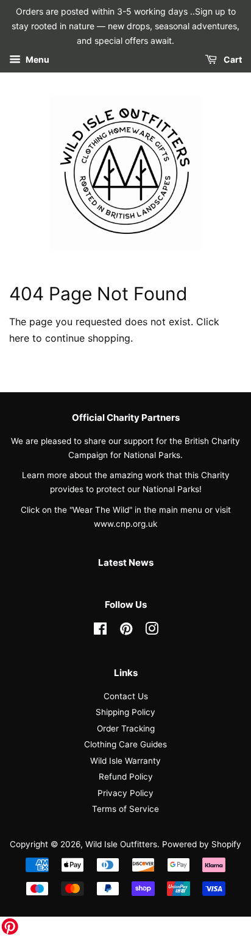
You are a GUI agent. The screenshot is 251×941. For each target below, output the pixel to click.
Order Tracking (126, 728)
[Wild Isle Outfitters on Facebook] (100, 631)
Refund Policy (126, 776)
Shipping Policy (125, 712)
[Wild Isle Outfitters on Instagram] (151, 631)
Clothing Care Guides (125, 744)
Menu (36, 60)
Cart (232, 60)
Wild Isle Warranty (125, 761)
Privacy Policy (125, 793)
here (19, 338)
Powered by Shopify (201, 844)
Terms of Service (125, 809)
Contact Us (126, 696)
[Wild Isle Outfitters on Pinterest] (126, 631)
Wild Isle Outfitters (121, 844)
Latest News (126, 562)
